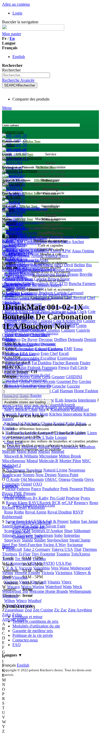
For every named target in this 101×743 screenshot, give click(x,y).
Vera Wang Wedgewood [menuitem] (71, 568)
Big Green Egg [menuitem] (27, 269)
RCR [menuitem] (56, 503)
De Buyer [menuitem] (29, 339)
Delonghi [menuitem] (75, 339)
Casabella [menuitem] (10, 297)
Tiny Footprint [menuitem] (43, 554)
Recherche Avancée (18, 80)
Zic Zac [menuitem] (60, 610)
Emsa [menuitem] (78, 349)
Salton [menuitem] (75, 521)
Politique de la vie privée (32, 635)
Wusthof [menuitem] (34, 600)
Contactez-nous (25, 640)
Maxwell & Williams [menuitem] (21, 456)
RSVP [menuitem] (78, 512)
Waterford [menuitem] (53, 586)
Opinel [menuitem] (26, 484)
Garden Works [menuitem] (18, 377)
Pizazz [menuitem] (7, 493)
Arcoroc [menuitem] (23, 255)
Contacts (10, 486)
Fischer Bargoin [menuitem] (66, 363)
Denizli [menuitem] (90, 339)
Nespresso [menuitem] (76, 470)
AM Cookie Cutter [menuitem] (31, 241)
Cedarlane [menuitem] (39, 297)
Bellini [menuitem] (79, 265)
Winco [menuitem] (21, 600)
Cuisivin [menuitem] (83, 330)
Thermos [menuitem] (89, 549)
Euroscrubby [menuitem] (28, 358)
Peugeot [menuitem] (76, 489)
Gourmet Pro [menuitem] (67, 381)
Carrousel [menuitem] (75, 293)
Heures (8, 547)
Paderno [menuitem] (23, 489)
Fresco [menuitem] (63, 367)
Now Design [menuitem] (45, 475)
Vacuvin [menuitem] (25, 568)
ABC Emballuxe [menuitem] (34, 237)
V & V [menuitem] (12, 568)
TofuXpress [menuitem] (80, 554)
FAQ (16, 644)
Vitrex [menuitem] (66, 582)
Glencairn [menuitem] (10, 381)
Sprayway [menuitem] (12, 540)
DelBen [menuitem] (60, 339)
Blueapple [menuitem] (74, 269)
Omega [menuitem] (64, 479)
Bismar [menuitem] (59, 269)
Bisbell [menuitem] (46, 269)
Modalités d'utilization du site (36, 626)
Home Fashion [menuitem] (86, 391)
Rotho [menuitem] (19, 512)
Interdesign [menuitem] (87, 400)
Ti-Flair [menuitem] (24, 554)
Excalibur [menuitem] (48, 358)
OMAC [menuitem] (51, 479)
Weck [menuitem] (77, 586)
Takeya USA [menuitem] (62, 549)
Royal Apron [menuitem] (35, 512)
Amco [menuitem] (66, 241)
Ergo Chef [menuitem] (49, 353)
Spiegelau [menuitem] (72, 535)
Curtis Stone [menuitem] (40, 335)
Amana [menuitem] (54, 241)
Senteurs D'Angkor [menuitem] (47, 530)
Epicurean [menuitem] (10, 353)
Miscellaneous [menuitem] (13, 461)
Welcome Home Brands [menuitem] (48, 591)
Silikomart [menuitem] (82, 530)
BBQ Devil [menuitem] (63, 265)
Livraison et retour (27, 617)
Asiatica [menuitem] (50, 255)
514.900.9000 (13, 496)
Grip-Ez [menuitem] (44, 386)
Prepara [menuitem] (29, 493)
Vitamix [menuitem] (53, 582)
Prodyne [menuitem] (73, 498)
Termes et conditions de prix (35, 621)
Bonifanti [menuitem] (27, 274)
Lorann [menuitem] (61, 437)
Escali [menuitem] (64, 353)
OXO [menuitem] (37, 484)
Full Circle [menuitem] (79, 367)
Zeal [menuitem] (28, 610)
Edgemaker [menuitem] (24, 349)
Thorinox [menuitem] (9, 554)
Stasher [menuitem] (40, 540)
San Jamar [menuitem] (89, 521)
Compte (8, 249)
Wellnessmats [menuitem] (80, 591)
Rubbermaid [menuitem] (12, 517)
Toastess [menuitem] (63, 554)
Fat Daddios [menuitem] (42, 363)
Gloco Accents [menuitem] (43, 381)
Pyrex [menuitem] (85, 498)
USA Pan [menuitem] (63, 563)
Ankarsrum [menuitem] (40, 251)
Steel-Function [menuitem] (30, 544)
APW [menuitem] (66, 251)
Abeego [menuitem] (54, 237)
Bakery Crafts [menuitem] (41, 265)
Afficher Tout (31, 141)
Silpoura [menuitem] (9, 535)
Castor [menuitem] (24, 297)
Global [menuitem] (24, 381)
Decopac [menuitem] (46, 339)
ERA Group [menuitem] (30, 353)
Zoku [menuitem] (6, 614)
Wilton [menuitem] (9, 600)
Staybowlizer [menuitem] (57, 540)
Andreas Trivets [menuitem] (17, 251)
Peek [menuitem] (64, 489)
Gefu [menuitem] (46, 377)
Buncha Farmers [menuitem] (82, 283)
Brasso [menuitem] (72, 274)
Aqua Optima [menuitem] (83, 251)
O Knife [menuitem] (13, 479)
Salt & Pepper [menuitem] (57, 521)
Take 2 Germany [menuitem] (37, 549)
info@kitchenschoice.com (33, 505)
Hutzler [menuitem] (36, 395)
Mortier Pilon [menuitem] (70, 461)
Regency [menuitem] (81, 503)
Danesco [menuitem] (13, 339)
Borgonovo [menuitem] (45, 274)
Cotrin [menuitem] (81, 325)
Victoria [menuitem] (47, 572)
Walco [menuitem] (26, 586)
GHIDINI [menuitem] (74, 377)
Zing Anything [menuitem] (80, 610)
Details (7, 467)
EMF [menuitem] (68, 349)
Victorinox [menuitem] (64, 572)
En (12, 38)
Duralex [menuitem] (33, 344)
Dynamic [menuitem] (48, 344)
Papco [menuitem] (36, 489)
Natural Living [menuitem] (55, 470)
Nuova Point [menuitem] (67, 475)
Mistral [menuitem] (32, 461)
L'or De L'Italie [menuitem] (41, 437)
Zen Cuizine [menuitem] (43, 610)
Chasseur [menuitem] (55, 297)
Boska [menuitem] (61, 274)
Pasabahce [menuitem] (50, 489)
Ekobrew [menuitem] (55, 349)
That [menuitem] (77, 549)
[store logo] (33, 29)
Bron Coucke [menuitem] (36, 279)
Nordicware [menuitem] (11, 475)
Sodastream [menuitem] (43, 535)
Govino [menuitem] (85, 381)
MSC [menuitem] (86, 461)
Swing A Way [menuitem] (54, 544)
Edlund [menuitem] (41, 349)
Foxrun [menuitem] (20, 367)
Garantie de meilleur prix (32, 630)
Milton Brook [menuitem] (70, 456)
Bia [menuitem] (89, 265)
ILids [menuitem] (59, 400)
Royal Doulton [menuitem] (59, 512)
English (18, 56)
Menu (7, 108)
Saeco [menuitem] (10, 521)
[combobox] (26, 75)
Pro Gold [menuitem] (57, 498)
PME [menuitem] (18, 493)
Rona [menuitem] (8, 512)
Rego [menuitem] (93, 503)
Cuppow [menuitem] (22, 335)
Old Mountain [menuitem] (32, 479)
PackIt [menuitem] (10, 489)
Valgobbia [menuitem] (41, 568)
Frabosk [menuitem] (34, 367)
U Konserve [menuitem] (16, 563)
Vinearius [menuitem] (19, 577)
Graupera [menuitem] (11, 386)
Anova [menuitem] (55, 251)
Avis (6, 476)
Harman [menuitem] (66, 391)
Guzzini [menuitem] (73, 386)
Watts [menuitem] (67, 586)
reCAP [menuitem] (67, 503)
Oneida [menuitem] (77, 479)
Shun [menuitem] (68, 530)
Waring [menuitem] (38, 586)
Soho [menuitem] (58, 535)
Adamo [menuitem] (68, 237)
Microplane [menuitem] (48, 456)
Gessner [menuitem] (58, 377)
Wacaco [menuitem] (13, 586)
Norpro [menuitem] (28, 475)
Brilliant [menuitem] (8, 279)
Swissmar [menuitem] (75, 544)
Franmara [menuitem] (49, 367)
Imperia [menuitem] (70, 400)
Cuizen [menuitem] (8, 335)
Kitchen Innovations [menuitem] (65, 414)
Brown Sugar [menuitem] (59, 279)
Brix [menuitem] (20, 279)
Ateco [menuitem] (63, 255)
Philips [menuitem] (89, 489)
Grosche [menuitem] (59, 386)
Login (17, 13)
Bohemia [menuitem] (11, 274)
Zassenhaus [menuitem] (14, 610)
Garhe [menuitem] (36, 377)
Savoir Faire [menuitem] (56, 526)
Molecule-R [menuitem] (48, 461)
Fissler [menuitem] (85, 363)
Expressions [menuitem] (67, 358)
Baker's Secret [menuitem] (17, 265)
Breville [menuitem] (86, 274)
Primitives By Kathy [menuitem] (32, 498)
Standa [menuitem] (27, 540)
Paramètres (11, 253)
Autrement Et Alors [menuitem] (32, 260)
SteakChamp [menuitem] (79, 540)
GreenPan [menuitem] (28, 386)
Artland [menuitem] (37, 255)
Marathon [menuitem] (87, 447)
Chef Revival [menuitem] (75, 297)
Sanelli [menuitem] (7, 526)
